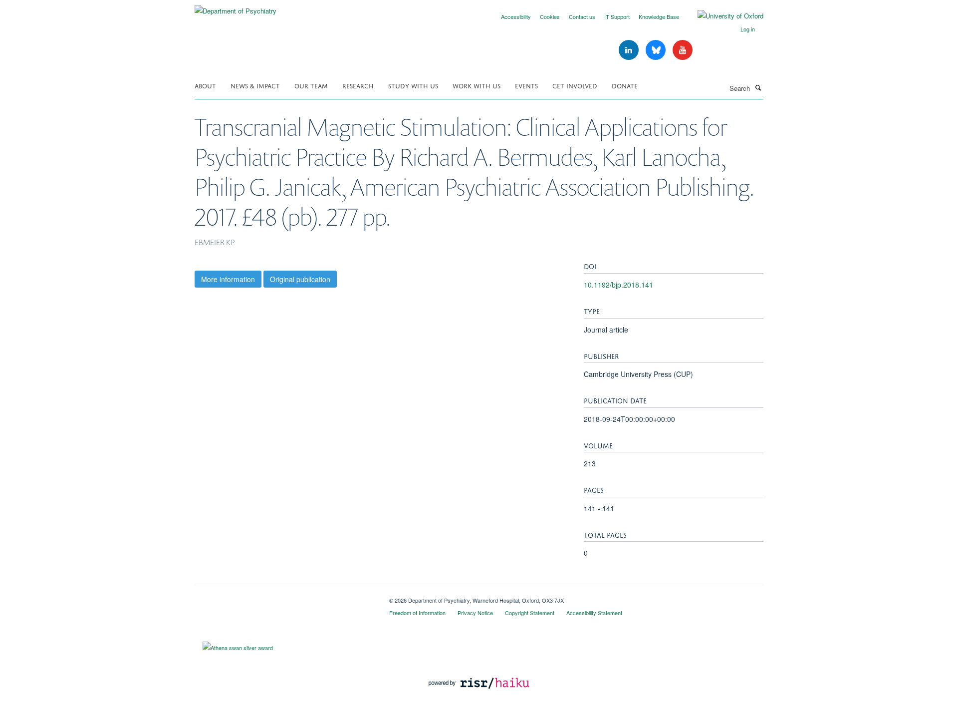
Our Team (311, 85)
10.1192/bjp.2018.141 (618, 285)
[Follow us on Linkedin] (630, 50)
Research (358, 85)
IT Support (617, 16)
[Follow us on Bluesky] (657, 50)
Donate (625, 85)
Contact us (582, 16)
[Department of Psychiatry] (235, 7)
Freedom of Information (417, 613)
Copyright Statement (529, 613)
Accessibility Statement (594, 613)
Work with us (476, 85)
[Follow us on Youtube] (683, 50)
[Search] (757, 87)
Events (526, 85)
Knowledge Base (659, 16)
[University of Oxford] (723, 16)
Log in (747, 29)
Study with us (413, 85)
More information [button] (228, 279)
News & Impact (255, 85)
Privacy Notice (475, 613)
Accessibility (516, 16)
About (205, 85)
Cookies (550, 16)
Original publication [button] (300, 279)
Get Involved (574, 85)
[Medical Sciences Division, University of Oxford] (284, 596)
